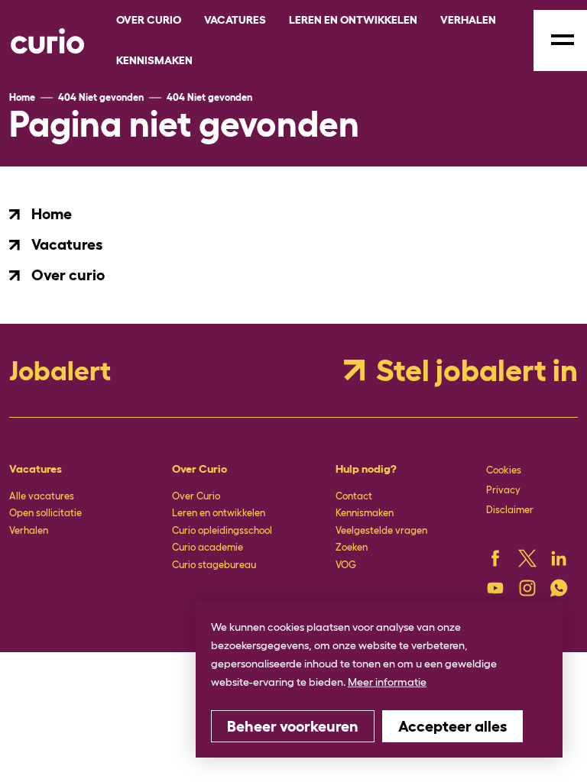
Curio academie (207, 547)
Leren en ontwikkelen (218, 513)
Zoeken (352, 547)
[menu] (560, 40)
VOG (346, 564)
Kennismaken (365, 513)
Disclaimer (509, 509)
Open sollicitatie (45, 513)
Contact (354, 496)
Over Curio (196, 496)
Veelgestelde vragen (381, 530)
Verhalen (28, 530)
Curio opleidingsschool (222, 530)
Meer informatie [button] (387, 682)
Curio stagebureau (214, 564)
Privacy (503, 490)
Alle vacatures (41, 496)
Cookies (503, 470)
